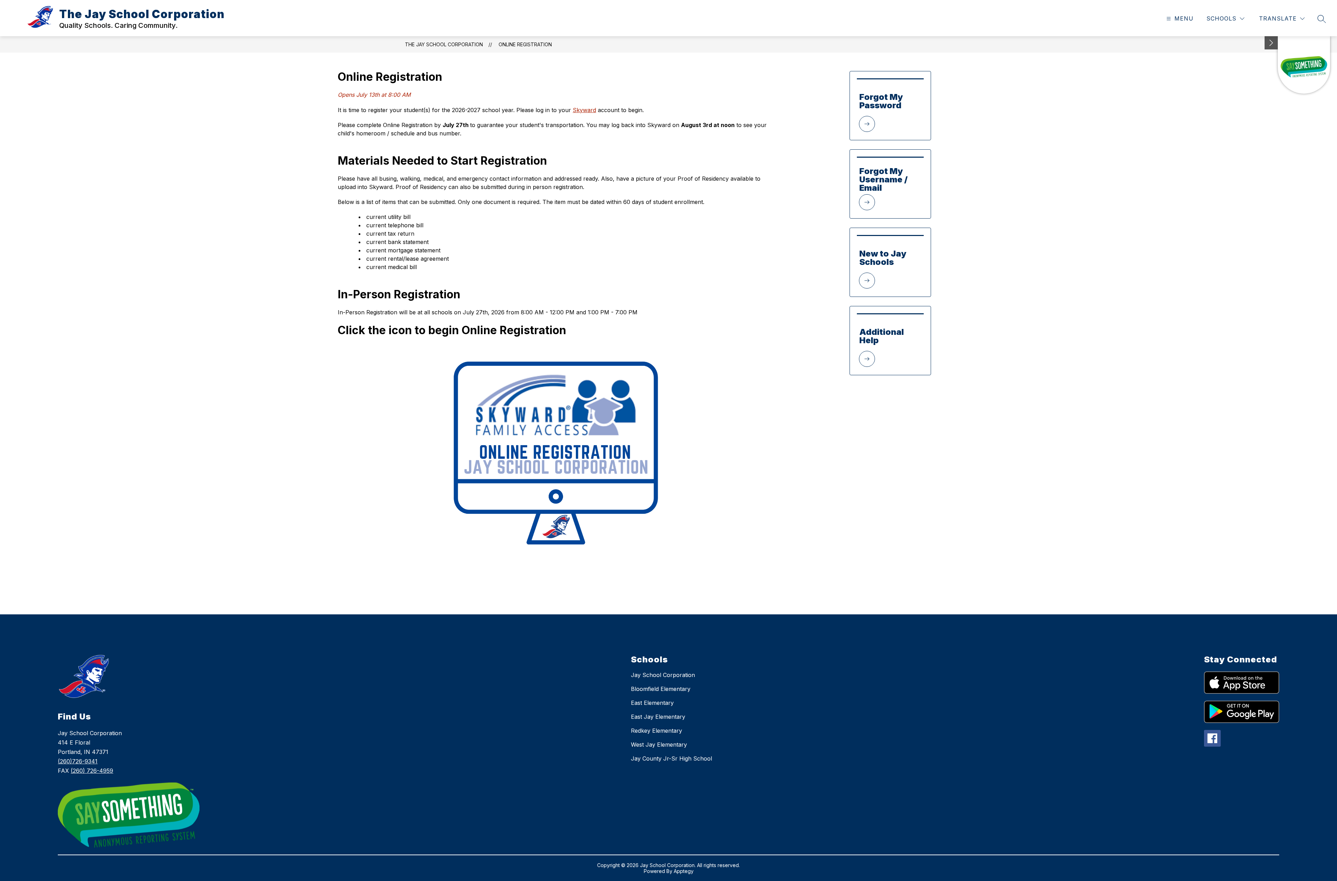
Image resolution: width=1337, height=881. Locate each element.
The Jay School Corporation (444, 44)
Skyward (584, 110)
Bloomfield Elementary (660, 688)
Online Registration (525, 44)
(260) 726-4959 (92, 770)
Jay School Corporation (663, 674)
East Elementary (652, 702)
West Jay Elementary (659, 744)
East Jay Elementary (658, 716)
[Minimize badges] (1271, 42)
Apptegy (684, 871)
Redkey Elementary (656, 730)
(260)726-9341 (77, 761)
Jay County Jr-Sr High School (671, 758)
